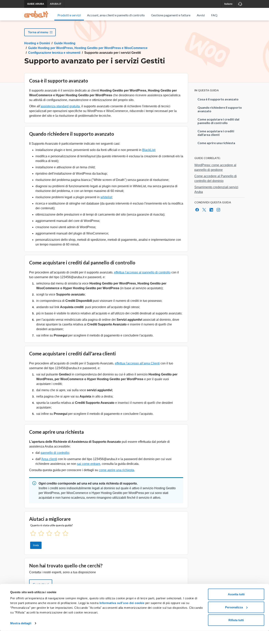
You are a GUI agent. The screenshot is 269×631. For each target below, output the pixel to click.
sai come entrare (88, 463)
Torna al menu (38, 32)
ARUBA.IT (55, 4)
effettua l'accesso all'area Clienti (137, 363)
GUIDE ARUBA (35, 4)
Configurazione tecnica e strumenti (54, 52)
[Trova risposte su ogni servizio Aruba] (36, 14)
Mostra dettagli (20, 623)
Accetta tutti (236, 594)
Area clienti (49, 459)
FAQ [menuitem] (214, 15)
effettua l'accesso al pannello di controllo (142, 272)
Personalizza (234, 607)
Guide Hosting (64, 43)
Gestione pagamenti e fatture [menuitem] (170, 15)
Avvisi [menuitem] (201, 15)
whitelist (106, 197)
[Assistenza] (240, 4)
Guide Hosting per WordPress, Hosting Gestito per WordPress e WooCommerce (87, 48)
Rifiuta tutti (236, 620)
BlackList (148, 150)
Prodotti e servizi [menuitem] (69, 15)
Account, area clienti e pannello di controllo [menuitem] (116, 15)
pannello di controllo (55, 452)
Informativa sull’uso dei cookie (121, 603)
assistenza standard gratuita (60, 106)
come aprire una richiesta (116, 470)
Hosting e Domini (37, 43)
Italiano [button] (228, 4)
